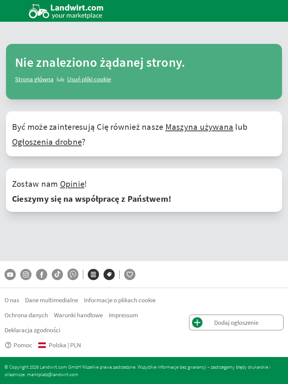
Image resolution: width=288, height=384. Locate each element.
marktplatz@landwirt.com (52, 374)
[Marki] (109, 274)
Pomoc (23, 344)
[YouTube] (10, 274)
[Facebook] (41, 274)
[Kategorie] (93, 274)
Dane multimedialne (51, 300)
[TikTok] (57, 274)
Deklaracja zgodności (32, 330)
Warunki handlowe (78, 314)
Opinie (72, 183)
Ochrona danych (26, 314)
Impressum (123, 314)
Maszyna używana (199, 126)
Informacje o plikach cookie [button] (120, 300)
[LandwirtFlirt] (129, 274)
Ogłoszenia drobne (47, 141)
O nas (11, 300)
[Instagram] (26, 274)
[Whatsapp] (73, 274)
